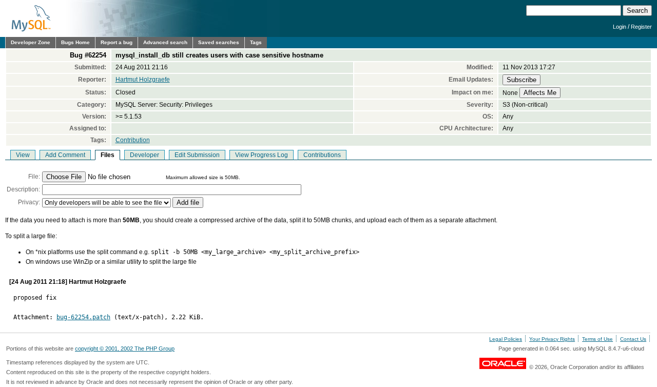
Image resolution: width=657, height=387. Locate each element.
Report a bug (116, 42)
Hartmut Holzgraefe (142, 79)
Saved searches (218, 42)
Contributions (322, 155)
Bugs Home (75, 42)
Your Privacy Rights (552, 339)
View (23, 155)
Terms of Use (597, 339)
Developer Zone (30, 42)
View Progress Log (261, 155)
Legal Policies (505, 339)
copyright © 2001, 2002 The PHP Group (125, 348)
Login (619, 27)
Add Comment (65, 155)
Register (641, 27)
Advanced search (165, 42)
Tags (256, 42)
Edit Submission (197, 155)
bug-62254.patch (83, 317)
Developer (144, 155)
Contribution (132, 140)
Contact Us (633, 339)
